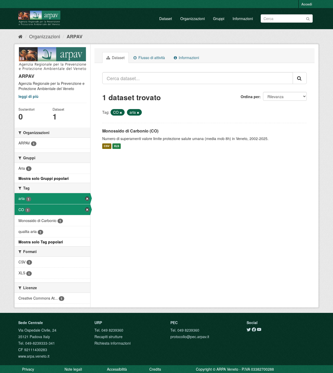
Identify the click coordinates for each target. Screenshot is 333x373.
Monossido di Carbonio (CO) (130, 131)
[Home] (20, 36)
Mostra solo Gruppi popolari (43, 178)
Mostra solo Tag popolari (40, 241)
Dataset (165, 18)
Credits (155, 369)
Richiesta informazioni (112, 343)
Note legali (73, 369)
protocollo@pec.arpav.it (189, 336)
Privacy (28, 369)
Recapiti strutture (108, 336)
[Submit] (308, 18)
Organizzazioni (192, 18)
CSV (107, 146)
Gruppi (218, 18)
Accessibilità (117, 369)
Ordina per (250, 96)
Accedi (306, 4)
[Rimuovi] (121, 112)
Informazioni (243, 18)
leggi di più (28, 96)
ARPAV (74, 36)
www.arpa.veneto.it (33, 356)
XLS (116, 146)
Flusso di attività (151, 57)
